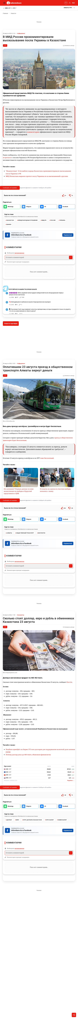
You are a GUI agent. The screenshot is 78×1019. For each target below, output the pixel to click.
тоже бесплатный (47, 458)
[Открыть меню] (5, 3)
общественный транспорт (25, 533)
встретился (7, 157)
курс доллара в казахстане (32, 820)
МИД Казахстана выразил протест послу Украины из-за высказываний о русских (37, 176)
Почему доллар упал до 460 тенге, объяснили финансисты (28, 755)
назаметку (21, 615)
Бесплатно (41, 533)
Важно (9, 224)
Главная (5, 13)
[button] (69, 8)
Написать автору (69, 45)
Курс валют (50, 820)
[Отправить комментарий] (70, 257)
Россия (53, 220)
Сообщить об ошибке (10, 188)
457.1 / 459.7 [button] (10, 8)
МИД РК (44, 220)
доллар (9, 820)
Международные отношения (27, 220)
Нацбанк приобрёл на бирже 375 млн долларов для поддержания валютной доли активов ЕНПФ (40, 750)
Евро (17, 820)
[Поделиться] (74, 1015)
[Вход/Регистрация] (69, 3)
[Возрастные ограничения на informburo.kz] (66, 3)
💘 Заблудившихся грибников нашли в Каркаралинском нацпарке (30, 302)
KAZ (73, 3)
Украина (62, 220)
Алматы (9, 533)
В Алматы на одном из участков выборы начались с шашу (55, 490)
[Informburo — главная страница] (14, 3)
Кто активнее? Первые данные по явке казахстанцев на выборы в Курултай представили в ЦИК (19, 491)
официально (21, 33)
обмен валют (62, 820)
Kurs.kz (69, 682)
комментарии (33, 132)
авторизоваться (19, 253)
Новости (13, 13)
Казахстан (10, 220)
